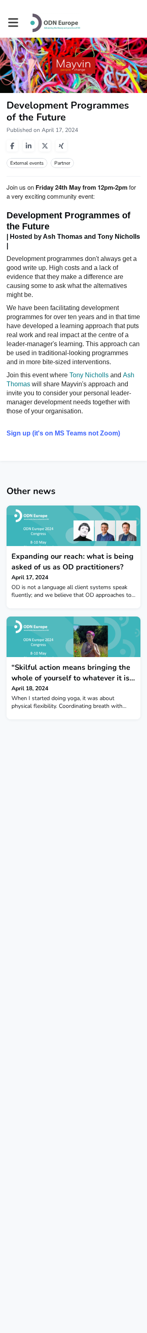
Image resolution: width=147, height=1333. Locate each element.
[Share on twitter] (45, 146)
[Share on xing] (61, 146)
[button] (13, 22)
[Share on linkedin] (28, 146)
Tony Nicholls (89, 375)
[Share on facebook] (12, 146)
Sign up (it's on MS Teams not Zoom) (63, 433)
